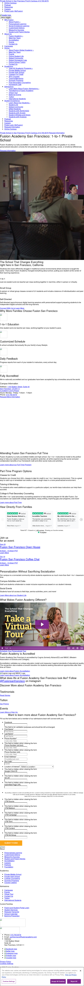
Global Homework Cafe (18, 60)
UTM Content (9, 828)
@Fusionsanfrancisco (12, 681)
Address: (3, 386)
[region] (42, 976)
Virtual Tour (13, 92)
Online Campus (10, 3)
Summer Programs (16, 80)
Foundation (8, 867)
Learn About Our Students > (19, 102)
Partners (7, 865)
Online (7, 48)
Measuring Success (16, 30)
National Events (15, 94)
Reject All (74, 981)
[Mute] (73, 648)
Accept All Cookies (58, 981)
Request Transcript (11, 912)
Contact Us (13, 44)
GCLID (7, 777)
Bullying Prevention (12, 916)
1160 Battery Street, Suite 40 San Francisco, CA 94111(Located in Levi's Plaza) (15, 388)
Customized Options (16, 28)
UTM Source (9, 801)
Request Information (12, 127)
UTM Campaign (10, 814)
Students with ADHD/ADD (19, 110)
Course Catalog (10, 882)
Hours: (2, 392)
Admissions (8, 86)
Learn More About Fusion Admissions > (24, 88)
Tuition (11, 96)
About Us (8, 34)
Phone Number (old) (12, 752)
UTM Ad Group (10, 835)
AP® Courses (14, 76)
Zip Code (8, 761)
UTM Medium (9, 808)
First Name (9, 729)
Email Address (10, 756)
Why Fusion (9, 19)
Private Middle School (17, 70)
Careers (7, 9)
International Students (17, 98)
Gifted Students (15, 109)
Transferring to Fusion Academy (21, 90)
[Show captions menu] (68, 648)
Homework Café (15, 84)
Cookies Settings (6, 963)
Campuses (8, 46)
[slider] (37, 648)
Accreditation (14, 40)
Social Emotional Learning (19, 26)
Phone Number (10, 738)
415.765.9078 (43, 133)
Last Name (8, 733)
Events (11, 42)
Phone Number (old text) (13, 745)
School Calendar (11, 914)
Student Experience (12, 100)
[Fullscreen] (82, 648)
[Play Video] (2, 648)
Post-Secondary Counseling (20, 82)
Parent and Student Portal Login (16, 907)
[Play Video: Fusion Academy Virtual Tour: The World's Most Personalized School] (42, 624)
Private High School (16, 72)
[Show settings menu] (77, 648)
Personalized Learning (17, 24)
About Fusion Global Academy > (21, 50)
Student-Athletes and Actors (19, 115)
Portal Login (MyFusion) (13, 11)
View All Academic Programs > (21, 68)
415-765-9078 (11, 394)
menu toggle (5, 17)
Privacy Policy (5, 961)
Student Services (11, 910)
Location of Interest (12, 766)
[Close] (80, 970)
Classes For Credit (16, 74)
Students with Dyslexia (17, 117)
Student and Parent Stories (19, 32)
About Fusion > (14, 21)
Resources (8, 7)
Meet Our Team (15, 38)
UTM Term (8, 821)
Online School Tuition (17, 62)
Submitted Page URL (12, 784)
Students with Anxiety (17, 113)
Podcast (7, 5)
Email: (6, 937)
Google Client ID (10, 771)
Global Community (16, 58)
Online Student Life (16, 56)
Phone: (3, 394)
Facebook (8, 722)
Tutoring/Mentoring (16, 78)
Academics (8, 66)
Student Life (13, 104)
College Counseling (12, 878)
